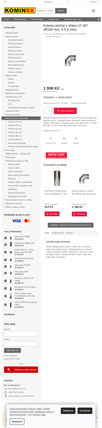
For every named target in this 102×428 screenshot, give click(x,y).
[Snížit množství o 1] (52, 112)
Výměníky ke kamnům (17, 196)
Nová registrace (10, 356)
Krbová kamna (11, 36)
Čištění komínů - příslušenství (17, 154)
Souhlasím (85, 411)
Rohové (11, 83)
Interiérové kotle (12, 111)
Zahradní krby (14, 100)
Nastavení (17, 421)
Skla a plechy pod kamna (18, 175)
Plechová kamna (15, 43)
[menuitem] (6, 19)
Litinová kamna (14, 47)
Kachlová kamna (15, 51)
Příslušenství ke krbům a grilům (21, 107)
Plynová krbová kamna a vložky (18, 200)
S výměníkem (14, 86)
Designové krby (11, 90)
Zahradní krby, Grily (13, 97)
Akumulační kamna (16, 65)
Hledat (61, 11)
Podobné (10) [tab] (57, 233)
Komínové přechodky (17, 143)
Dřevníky (12, 179)
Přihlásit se (12, 350)
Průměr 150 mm (15, 129)
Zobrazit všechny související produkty (70, 225)
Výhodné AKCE (11, 33)
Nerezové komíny (12, 114)
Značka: (53, 36)
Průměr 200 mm (15, 139)
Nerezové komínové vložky (16, 118)
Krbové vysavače (15, 171)
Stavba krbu (10, 157)
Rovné (11, 79)
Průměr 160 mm (15, 132)
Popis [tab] (47, 233)
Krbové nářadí (14, 164)
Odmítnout (68, 411)
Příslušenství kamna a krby (16, 161)
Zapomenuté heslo (12, 359)
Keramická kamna (15, 40)
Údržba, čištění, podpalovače (20, 182)
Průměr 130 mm (15, 125)
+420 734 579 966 (16, 392)
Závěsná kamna (15, 58)
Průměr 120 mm (15, 122)
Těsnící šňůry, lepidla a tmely (20, 186)
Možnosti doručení (79, 103)
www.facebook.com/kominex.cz (21, 396)
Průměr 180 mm (15, 136)
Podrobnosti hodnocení (76, 34)
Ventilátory (12, 189)
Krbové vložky (11, 75)
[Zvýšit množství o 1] (52, 109)
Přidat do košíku (67, 111)
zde (43, 415)
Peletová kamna (15, 68)
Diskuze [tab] (69, 233)
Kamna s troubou (15, 72)
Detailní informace (51, 131)
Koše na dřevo (14, 168)
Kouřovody (9, 150)
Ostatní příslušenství (16, 193)
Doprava (48, 2)
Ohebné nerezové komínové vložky (23, 146)
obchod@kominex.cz (17, 389)
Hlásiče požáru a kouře (15, 207)
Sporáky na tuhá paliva (15, 93)
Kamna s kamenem (16, 54)
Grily (10, 104)
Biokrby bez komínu (13, 203)
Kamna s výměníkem (17, 61)
